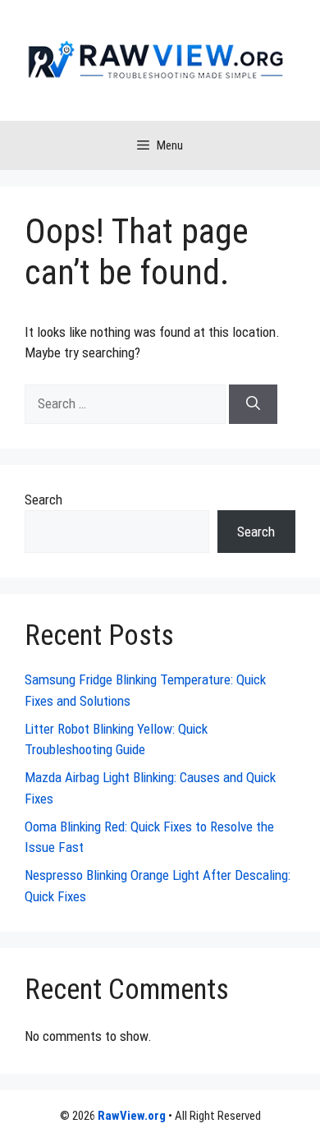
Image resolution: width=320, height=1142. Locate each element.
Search (43, 499)
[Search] (253, 404)
